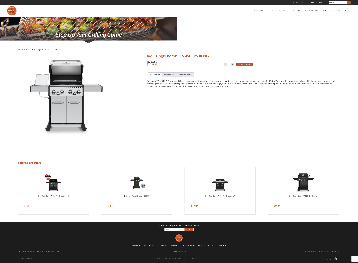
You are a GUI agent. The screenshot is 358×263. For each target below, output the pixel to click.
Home (20, 50)
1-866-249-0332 (316, 3)
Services (336, 11)
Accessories (271, 11)
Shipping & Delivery (175, 258)
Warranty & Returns (190, 258)
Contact (346, 11)
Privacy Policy (162, 258)
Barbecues (258, 11)
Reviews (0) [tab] (169, 74)
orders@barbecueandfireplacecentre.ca (321, 252)
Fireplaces (297, 11)
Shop (27, 50)
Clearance (285, 11)
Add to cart (244, 65)
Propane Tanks (312, 11)
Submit (189, 229)
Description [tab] (155, 74)
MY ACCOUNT (299, 3)
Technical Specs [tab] (185, 74)
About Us (325, 11)
